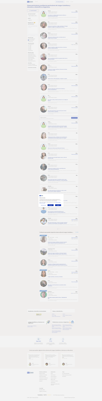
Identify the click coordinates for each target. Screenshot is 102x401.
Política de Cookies (58, 202)
